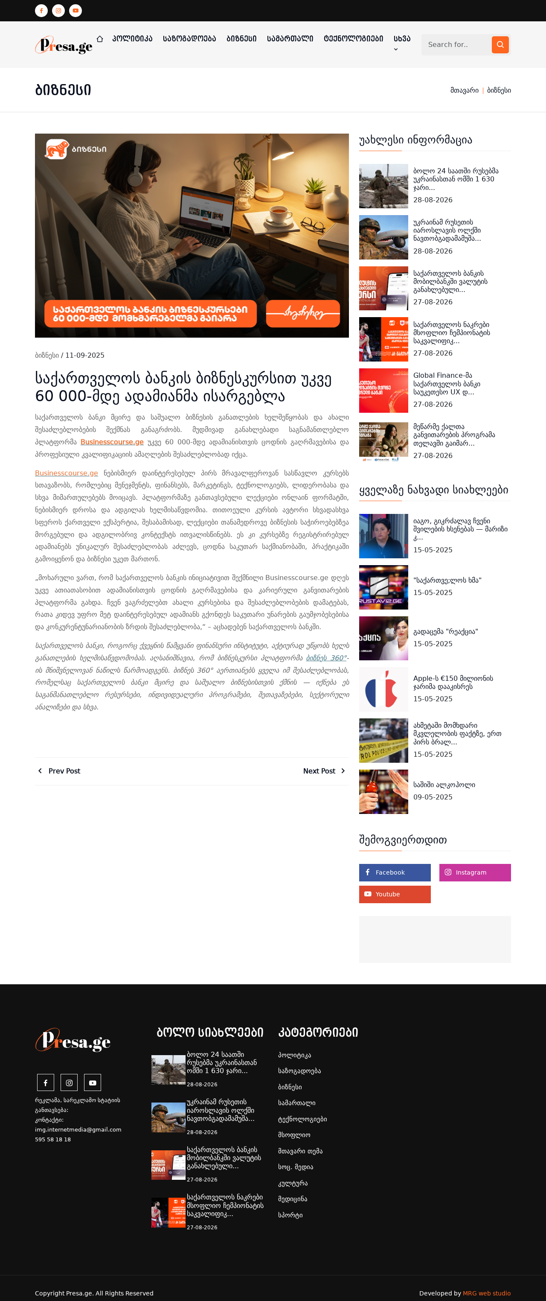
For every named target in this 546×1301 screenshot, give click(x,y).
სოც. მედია (296, 1167)
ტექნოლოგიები (353, 39)
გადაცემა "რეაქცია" (445, 631)
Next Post (320, 771)
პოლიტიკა (132, 39)
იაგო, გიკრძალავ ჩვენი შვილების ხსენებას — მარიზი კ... (460, 529)
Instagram (470, 872)
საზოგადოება (189, 39)
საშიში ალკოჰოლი (444, 785)
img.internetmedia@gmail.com (78, 1129)
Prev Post (63, 771)
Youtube (387, 894)
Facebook (389, 872)
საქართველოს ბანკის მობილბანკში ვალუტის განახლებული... (450, 281)
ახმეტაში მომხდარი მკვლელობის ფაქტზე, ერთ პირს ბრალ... (457, 733)
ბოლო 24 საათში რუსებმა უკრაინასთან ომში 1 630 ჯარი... (456, 179)
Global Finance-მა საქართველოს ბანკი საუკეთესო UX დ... (446, 383)
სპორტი (290, 1215)
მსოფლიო (294, 1135)
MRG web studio (487, 1293)
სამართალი (290, 39)
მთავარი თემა (300, 1151)
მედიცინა (293, 1199)
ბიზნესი (242, 39)
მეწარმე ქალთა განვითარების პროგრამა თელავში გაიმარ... (454, 435)
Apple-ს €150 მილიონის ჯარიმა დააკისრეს (453, 682)
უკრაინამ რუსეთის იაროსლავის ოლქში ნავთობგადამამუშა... (447, 230)
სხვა (402, 39)
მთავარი (464, 90)
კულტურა (293, 1183)
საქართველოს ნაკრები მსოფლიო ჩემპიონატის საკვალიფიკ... (451, 333)
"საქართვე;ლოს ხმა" (447, 580)
